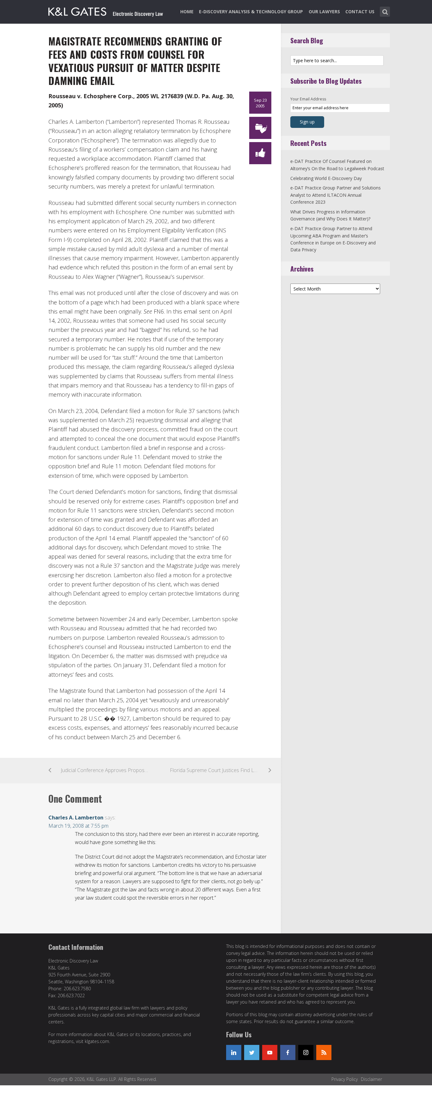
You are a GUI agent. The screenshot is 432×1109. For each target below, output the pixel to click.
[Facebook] (287, 1052)
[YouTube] (269, 1052)
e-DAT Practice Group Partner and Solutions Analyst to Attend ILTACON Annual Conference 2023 (335, 195)
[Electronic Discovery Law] (106, 10)
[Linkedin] (233, 1052)
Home (187, 12)
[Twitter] (251, 1052)
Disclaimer (371, 1079)
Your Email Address (308, 99)
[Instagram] (305, 1052)
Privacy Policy (344, 1079)
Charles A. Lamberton (75, 817)
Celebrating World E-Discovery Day (326, 178)
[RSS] (323, 1052)
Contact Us (359, 12)
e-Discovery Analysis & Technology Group (251, 12)
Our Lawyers (324, 12)
